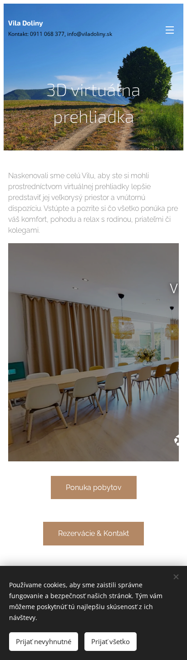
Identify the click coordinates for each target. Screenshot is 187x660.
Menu (170, 29)
